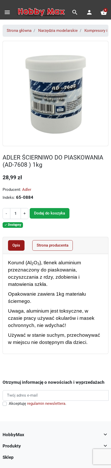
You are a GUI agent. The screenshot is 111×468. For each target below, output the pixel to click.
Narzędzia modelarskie (58, 30)
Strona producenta (52, 245)
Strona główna (19, 30)
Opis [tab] (16, 245)
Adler (26, 189)
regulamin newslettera (46, 403)
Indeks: (9, 197)
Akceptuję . (37, 403)
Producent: (12, 189)
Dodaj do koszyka (49, 213)
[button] (75, 12)
